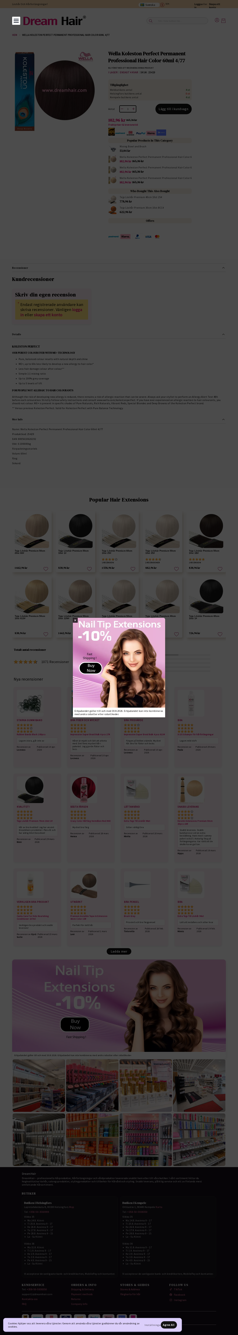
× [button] (75, 620)
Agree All (169, 1324)
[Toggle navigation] (16, 21)
